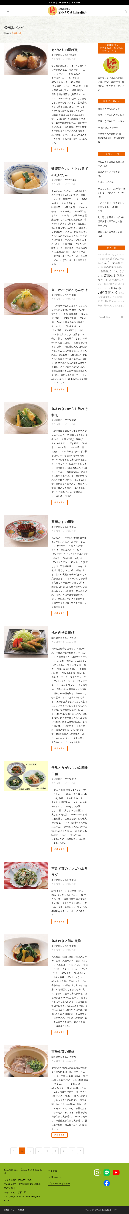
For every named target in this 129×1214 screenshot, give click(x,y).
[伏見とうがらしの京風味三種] (26, 776)
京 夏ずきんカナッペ (108, 127)
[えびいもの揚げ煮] (26, 59)
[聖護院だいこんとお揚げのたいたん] (26, 178)
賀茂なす (110, 275)
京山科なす (119, 284)
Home (6, 33)
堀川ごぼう (109, 284)
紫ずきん (115, 258)
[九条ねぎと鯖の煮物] (26, 950)
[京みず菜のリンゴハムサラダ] (26, 875)
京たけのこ (115, 279)
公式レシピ (70, 59)
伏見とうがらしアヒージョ (111, 121)
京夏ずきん (119, 306)
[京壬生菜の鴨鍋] (26, 1061)
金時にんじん (112, 254)
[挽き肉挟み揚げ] (26, 642)
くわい (119, 301)
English (63, 2)
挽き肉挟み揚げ (63, 632)
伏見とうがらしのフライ (110, 109)
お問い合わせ (55, 1177)
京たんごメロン (104, 288)
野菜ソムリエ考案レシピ (110, 232)
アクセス (52, 1171)
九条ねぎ (116, 288)
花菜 (117, 262)
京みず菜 (109, 267)
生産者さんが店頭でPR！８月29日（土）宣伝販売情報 (111, 138)
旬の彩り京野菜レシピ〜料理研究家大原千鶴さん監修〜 (111, 221)
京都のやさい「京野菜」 (110, 172)
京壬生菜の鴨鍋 (63, 1051)
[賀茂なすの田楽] (26, 531)
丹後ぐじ (101, 255)
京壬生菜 (109, 262)
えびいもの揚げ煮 (64, 49)
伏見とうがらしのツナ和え (111, 115)
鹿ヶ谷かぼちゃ (108, 301)
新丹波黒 (105, 259)
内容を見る (59, 149)
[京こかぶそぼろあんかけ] (26, 299)
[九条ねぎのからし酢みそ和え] (26, 418)
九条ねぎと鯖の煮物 (66, 941)
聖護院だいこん (109, 271)
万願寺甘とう (108, 292)
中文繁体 (76, 2)
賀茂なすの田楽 (63, 521)
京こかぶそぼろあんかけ (69, 290)
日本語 (52, 2)
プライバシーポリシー (59, 1183)
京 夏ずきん (106, 297)
